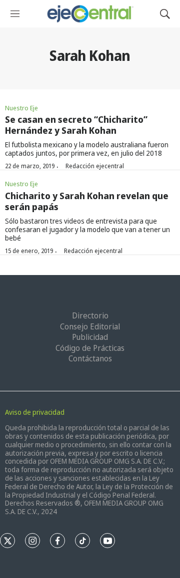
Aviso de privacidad (34, 412)
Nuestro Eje (21, 107)
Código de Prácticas (90, 347)
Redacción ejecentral (95, 166)
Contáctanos (90, 358)
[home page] (90, 13)
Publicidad (90, 336)
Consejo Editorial (90, 326)
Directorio (90, 315)
